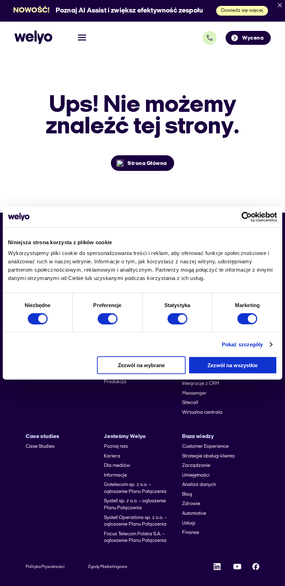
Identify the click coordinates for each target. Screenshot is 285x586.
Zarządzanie (196, 465)
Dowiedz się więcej (242, 10)
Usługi (188, 523)
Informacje (115, 475)
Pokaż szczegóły (242, 344)
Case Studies (40, 446)
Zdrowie (191, 503)
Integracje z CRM (200, 383)
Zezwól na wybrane (141, 365)
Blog (187, 494)
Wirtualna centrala (202, 412)
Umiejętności (196, 475)
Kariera (112, 456)
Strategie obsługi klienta (208, 456)
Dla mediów (117, 465)
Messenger (194, 393)
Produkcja (115, 382)
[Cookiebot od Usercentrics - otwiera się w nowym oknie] (246, 217)
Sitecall (190, 402)
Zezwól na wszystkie (232, 365)
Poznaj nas (116, 446)
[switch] (107, 318)
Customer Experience (205, 446)
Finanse (190, 532)
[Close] (280, 5)
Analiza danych (199, 484)
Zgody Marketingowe (107, 567)
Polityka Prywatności (45, 567)
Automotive (194, 513)
